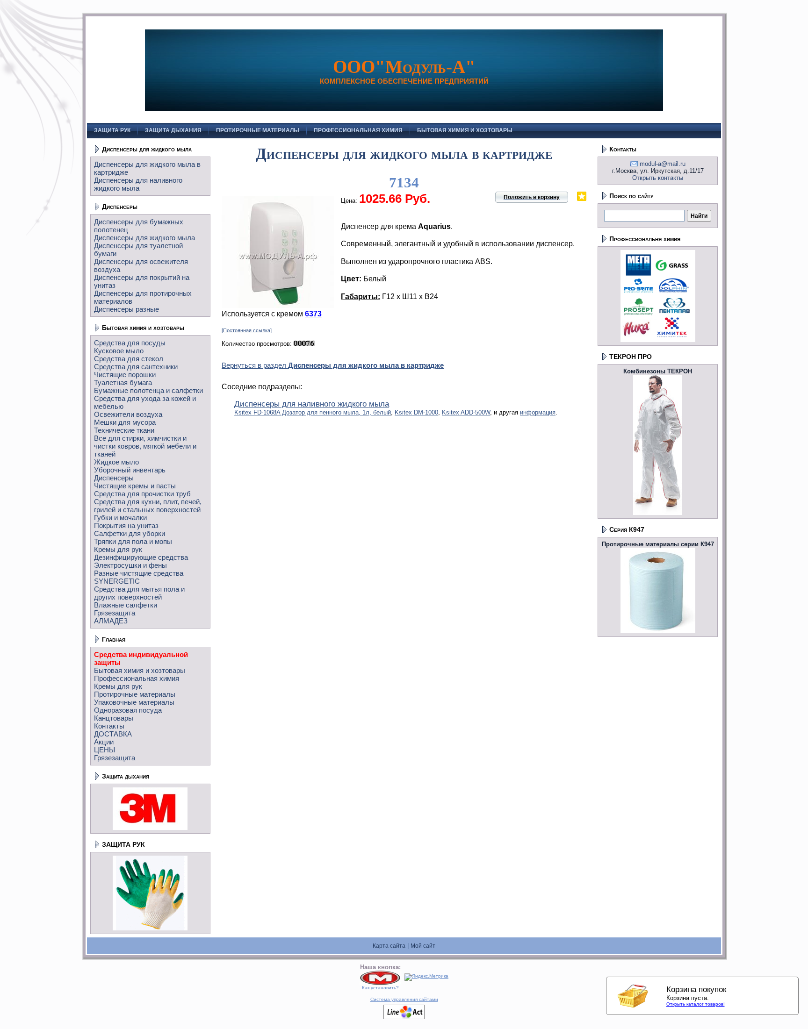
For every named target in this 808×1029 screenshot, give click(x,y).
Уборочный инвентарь (130, 470)
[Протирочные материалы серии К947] (657, 631)
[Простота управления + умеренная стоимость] (404, 1017)
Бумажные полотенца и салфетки (148, 390)
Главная (113, 639)
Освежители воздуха (128, 414)
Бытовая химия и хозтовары (143, 327)
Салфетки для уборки (129, 533)
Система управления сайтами (404, 999)
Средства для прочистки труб (142, 494)
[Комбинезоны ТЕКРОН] (657, 512)
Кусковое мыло (119, 351)
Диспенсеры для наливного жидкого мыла (138, 184)
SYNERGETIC (117, 581)
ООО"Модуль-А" (404, 67)
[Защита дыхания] (150, 827)
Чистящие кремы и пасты (135, 486)
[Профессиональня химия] (657, 339)
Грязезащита (114, 613)
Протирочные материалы (134, 694)
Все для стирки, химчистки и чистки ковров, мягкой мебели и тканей (145, 446)
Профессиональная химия (136, 678)
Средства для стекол (128, 359)
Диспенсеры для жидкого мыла (147, 149)
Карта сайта (389, 946)
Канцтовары (113, 718)
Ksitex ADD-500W (466, 412)
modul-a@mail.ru (662, 163)
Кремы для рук (118, 549)
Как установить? (380, 987)
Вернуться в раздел (333, 365)
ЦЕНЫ (104, 750)
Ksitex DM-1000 (416, 412)
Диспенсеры (119, 206)
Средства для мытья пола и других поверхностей (139, 593)
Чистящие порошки (125, 375)
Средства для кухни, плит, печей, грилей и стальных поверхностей (148, 506)
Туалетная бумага (123, 382)
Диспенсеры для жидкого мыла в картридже (404, 153)
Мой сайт (423, 946)
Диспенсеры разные (126, 309)
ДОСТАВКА (113, 734)
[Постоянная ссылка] (247, 330)
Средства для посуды (130, 343)
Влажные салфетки (125, 605)
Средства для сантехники (136, 367)
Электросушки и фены (130, 565)
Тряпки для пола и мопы (133, 541)
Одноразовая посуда (128, 710)
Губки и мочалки (120, 518)
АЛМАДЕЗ (111, 621)
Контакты (109, 726)
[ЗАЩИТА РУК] (150, 928)
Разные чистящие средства (138, 573)
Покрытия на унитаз (126, 525)
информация (538, 412)
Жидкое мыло (116, 462)
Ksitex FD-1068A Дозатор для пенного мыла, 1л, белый (312, 412)
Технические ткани (124, 430)
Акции (104, 742)
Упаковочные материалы (134, 702)
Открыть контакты (657, 177)
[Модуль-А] (380, 983)
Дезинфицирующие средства (141, 557)
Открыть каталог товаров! (695, 1004)
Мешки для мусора (125, 422)
